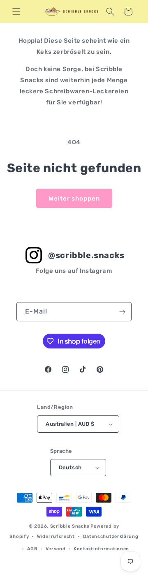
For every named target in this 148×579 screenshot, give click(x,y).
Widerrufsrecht (56, 536)
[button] (16, 11)
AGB (32, 548)
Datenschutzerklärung (111, 536)
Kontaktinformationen (101, 548)
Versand (55, 548)
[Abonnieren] (122, 311)
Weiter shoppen (74, 198)
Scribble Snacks (70, 526)
